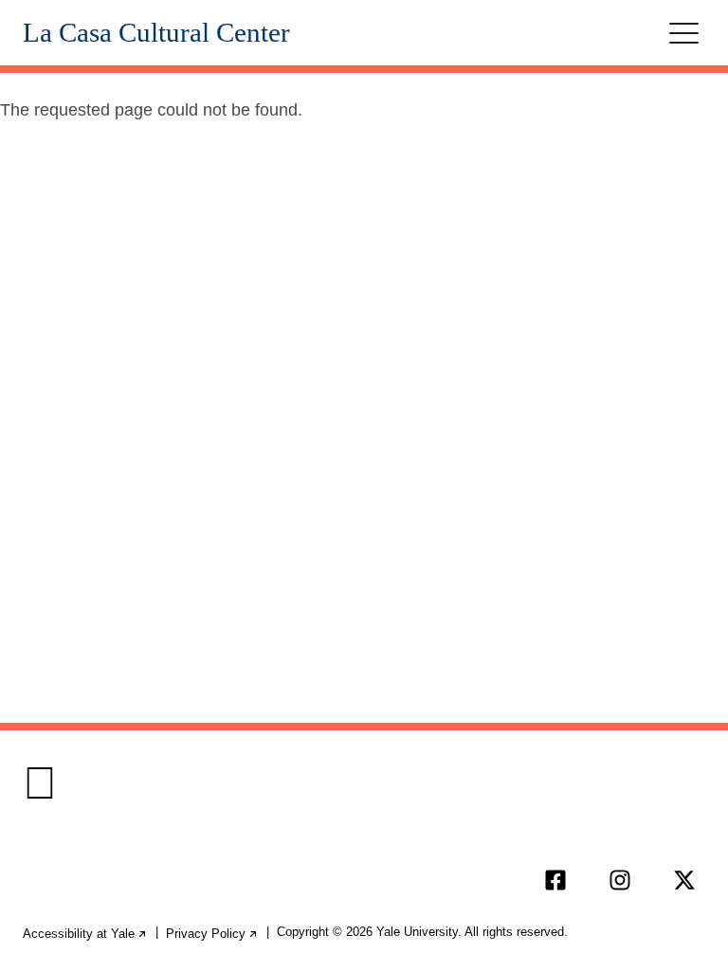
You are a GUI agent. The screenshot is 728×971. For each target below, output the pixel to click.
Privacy (212, 933)
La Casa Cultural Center (156, 32)
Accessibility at (85, 933)
